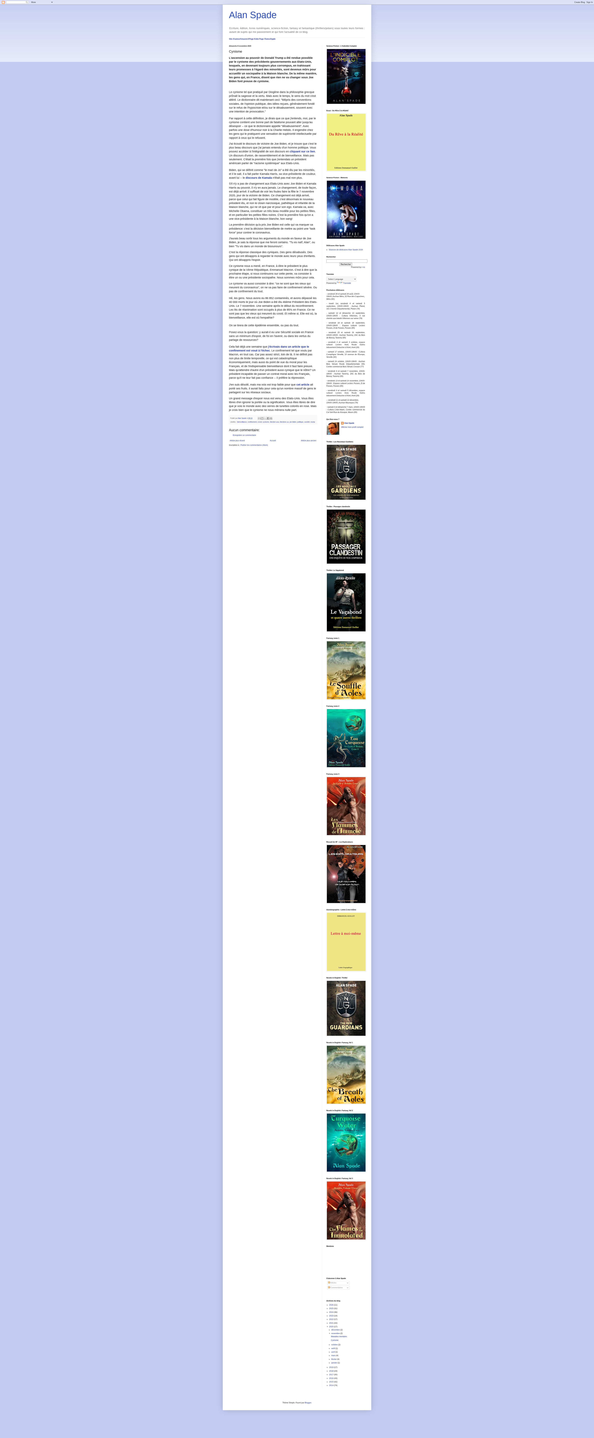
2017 (331, 1374)
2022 (331, 1319)
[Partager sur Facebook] (268, 418)
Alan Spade (253, 15)
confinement (252, 422)
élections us (284, 422)
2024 (331, 1312)
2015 (331, 1382)
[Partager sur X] (265, 418)
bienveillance (242, 422)
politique (300, 422)
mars (333, 1355)
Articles (333, 1283)
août (333, 1348)
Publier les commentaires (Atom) (254, 445)
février (334, 1359)
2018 (331, 1371)
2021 (331, 1323)
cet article (302, 384)
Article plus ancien (308, 441)
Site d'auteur (234, 39)
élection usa (274, 422)
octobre (334, 1345)
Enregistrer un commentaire (244, 435)
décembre (335, 1330)
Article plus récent (237, 441)
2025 (331, 1308)
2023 (331, 1316)
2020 (331, 1327)
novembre (335, 1333)
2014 (331, 1385)
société (307, 422)
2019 (331, 1367)
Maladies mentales (339, 1336)
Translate (347, 283)
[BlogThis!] (262, 418)
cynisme (266, 422)
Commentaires (336, 1288)
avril (333, 1352)
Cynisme (334, 1340)
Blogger (308, 1403)
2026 (331, 1305)
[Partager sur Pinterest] (271, 418)
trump (313, 422)
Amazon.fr (244, 39)
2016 (331, 1378)
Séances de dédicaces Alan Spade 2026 (346, 250)
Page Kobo (254, 39)
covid (260, 422)
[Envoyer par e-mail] (259, 418)
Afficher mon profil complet (352, 427)
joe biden (293, 422)
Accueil (273, 441)
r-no (363, 267)
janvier (334, 1363)
